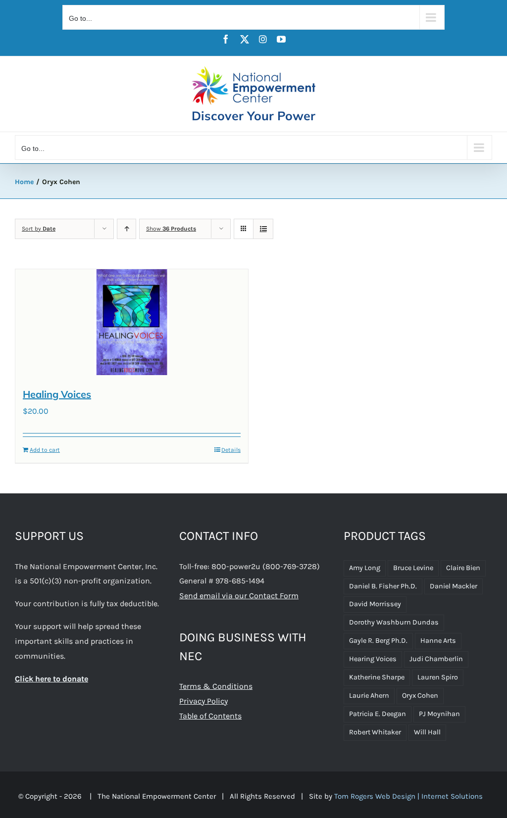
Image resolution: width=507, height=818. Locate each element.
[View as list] (263, 229)
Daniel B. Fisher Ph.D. (383, 586)
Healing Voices (57, 394)
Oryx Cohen (420, 695)
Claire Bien (463, 568)
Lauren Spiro (437, 677)
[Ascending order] (126, 229)
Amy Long (364, 568)
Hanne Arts (438, 640)
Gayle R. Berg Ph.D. (378, 640)
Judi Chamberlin (436, 659)
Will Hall (427, 732)
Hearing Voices (373, 659)
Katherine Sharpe (377, 677)
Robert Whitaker (375, 732)
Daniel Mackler (453, 586)
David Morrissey (375, 604)
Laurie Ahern (369, 695)
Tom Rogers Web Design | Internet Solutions (408, 796)
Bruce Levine (413, 568)
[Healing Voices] (131, 322)
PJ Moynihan (439, 714)
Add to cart (45, 449)
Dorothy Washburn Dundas (394, 622)
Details (231, 449)
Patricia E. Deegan (377, 714)
